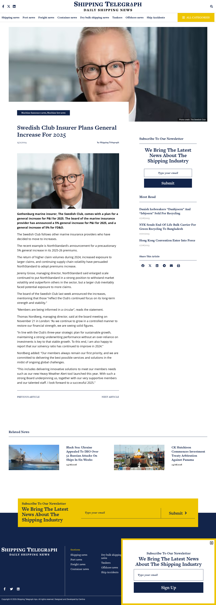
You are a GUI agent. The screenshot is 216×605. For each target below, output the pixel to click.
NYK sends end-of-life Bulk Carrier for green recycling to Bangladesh (167, 227)
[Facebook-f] (3, 6)
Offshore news (135, 17)
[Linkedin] (14, 6)
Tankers (117, 17)
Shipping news (10, 17)
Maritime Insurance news (33, 112)
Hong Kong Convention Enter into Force (167, 240)
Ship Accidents (156, 17)
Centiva (82, 599)
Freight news (46, 17)
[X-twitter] (8, 6)
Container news (67, 17)
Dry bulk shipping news (94, 17)
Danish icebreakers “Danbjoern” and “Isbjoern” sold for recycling (165, 211)
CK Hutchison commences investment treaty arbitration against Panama (188, 453)
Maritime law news (56, 112)
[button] (211, 6)
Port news (29, 17)
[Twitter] (11, 589)
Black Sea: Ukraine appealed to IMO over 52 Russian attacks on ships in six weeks (82, 453)
